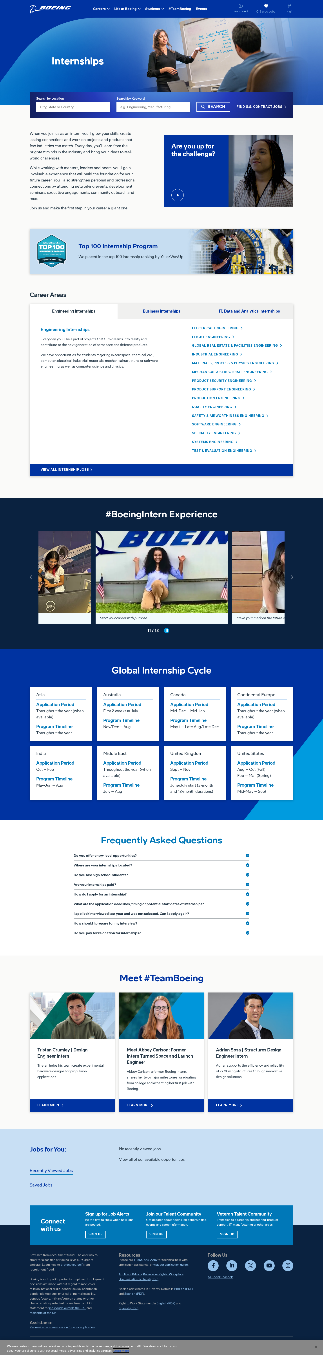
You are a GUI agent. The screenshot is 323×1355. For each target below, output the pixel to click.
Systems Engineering (213, 442)
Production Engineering (216, 398)
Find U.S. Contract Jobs (259, 107)
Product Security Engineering (222, 381)
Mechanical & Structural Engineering (230, 372)
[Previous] (31, 577)
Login (289, 11)
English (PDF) (183, 1289)
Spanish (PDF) (134, 1294)
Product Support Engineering (221, 389)
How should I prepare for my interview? (105, 923)
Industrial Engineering (215, 354)
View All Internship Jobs (65, 470)
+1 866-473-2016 (145, 1260)
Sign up (97, 1234)
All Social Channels (220, 1277)
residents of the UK (43, 1313)
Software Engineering (214, 424)
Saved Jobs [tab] (41, 1185)
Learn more (121, 1350)
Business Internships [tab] (161, 311)
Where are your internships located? (103, 865)
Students (152, 9)
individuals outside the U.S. (67, 1308)
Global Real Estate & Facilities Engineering (235, 346)
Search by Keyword (130, 99)
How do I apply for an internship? (100, 894)
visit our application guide (170, 1265)
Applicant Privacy (130, 1274)
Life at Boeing (125, 9)
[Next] (291, 577)
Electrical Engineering (215, 328)
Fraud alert (241, 11)
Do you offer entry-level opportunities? (105, 855)
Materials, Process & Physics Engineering (233, 363)
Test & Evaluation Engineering (222, 451)
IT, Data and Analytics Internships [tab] (249, 311)
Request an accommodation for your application (62, 1327)
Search (216, 106)
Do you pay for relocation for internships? (107, 933)
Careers (99, 9)
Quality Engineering (212, 407)
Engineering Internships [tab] (73, 311)
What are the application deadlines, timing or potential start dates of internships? (139, 904)
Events (201, 9)
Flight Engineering (211, 337)
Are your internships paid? (95, 885)
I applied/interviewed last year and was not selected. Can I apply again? (131, 914)
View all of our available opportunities (152, 1159)
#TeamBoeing (180, 9)
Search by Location (50, 99)
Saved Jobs (266, 11)
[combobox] (73, 107)
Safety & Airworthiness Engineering (228, 416)
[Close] (316, 1347)
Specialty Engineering (214, 433)
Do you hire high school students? (101, 875)
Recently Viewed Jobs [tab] (51, 1170)
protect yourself (72, 1265)
